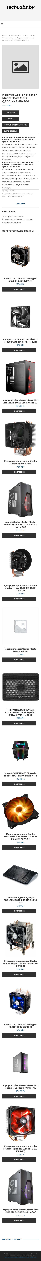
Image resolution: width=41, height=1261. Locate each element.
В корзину (11, 113)
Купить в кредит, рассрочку (15, 125)
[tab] (20, 203)
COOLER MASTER (15, 196)
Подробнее (19, 289)
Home (4, 35)
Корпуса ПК (16, 35)
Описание (20, 203)
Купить (11, 119)
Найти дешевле (10, 131)
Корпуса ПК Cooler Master (22, 194)
